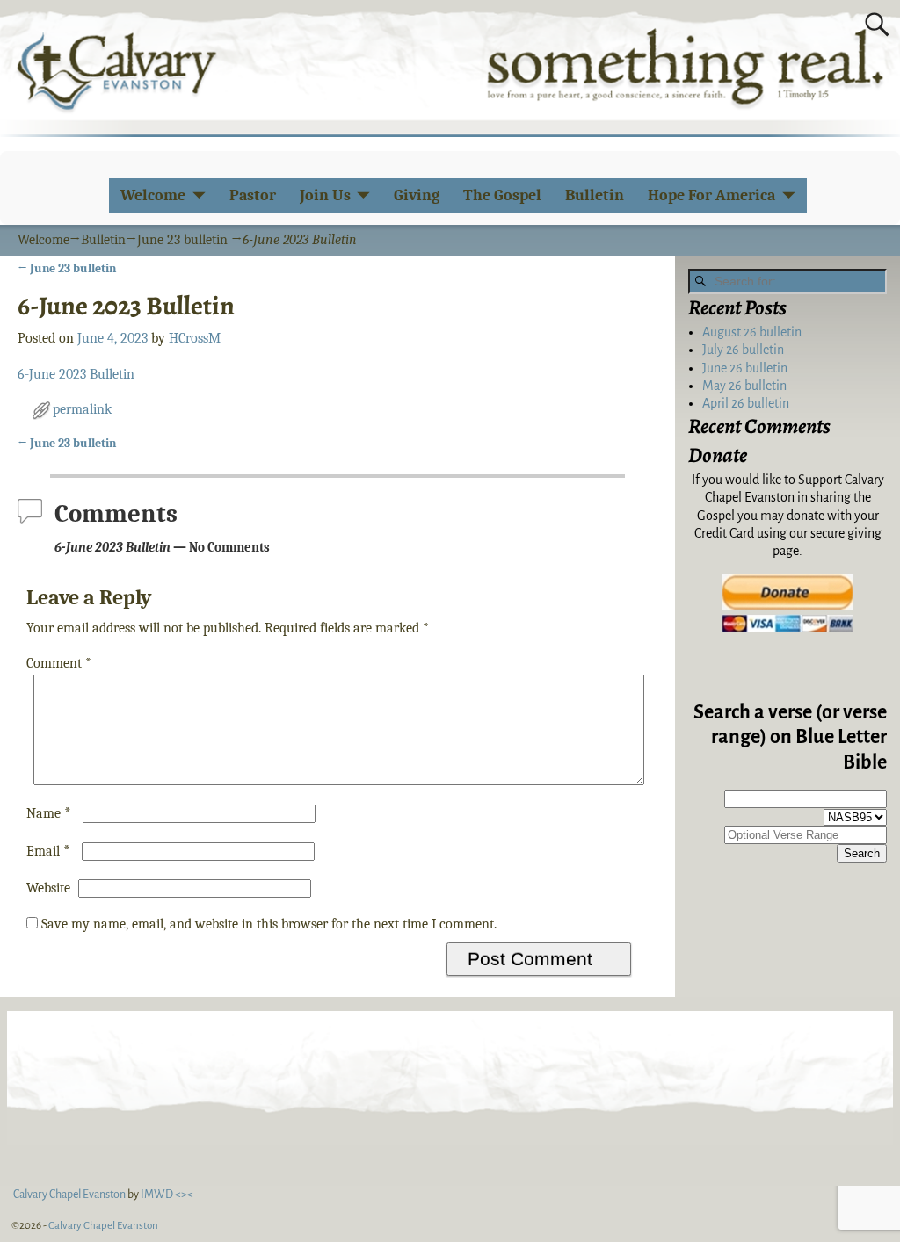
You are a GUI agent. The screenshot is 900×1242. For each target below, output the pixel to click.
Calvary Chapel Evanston (103, 1225)
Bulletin (594, 195)
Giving (416, 195)
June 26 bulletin (745, 368)
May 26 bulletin (744, 386)
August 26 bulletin (752, 332)
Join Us (325, 195)
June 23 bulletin (182, 240)
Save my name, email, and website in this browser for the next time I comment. (269, 924)
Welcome (152, 195)
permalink (82, 409)
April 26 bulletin (745, 403)
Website (48, 888)
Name (48, 813)
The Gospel (502, 195)
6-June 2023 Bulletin (76, 374)
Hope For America (711, 195)
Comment (58, 663)
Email (48, 851)
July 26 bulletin (743, 350)
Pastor (252, 195)
